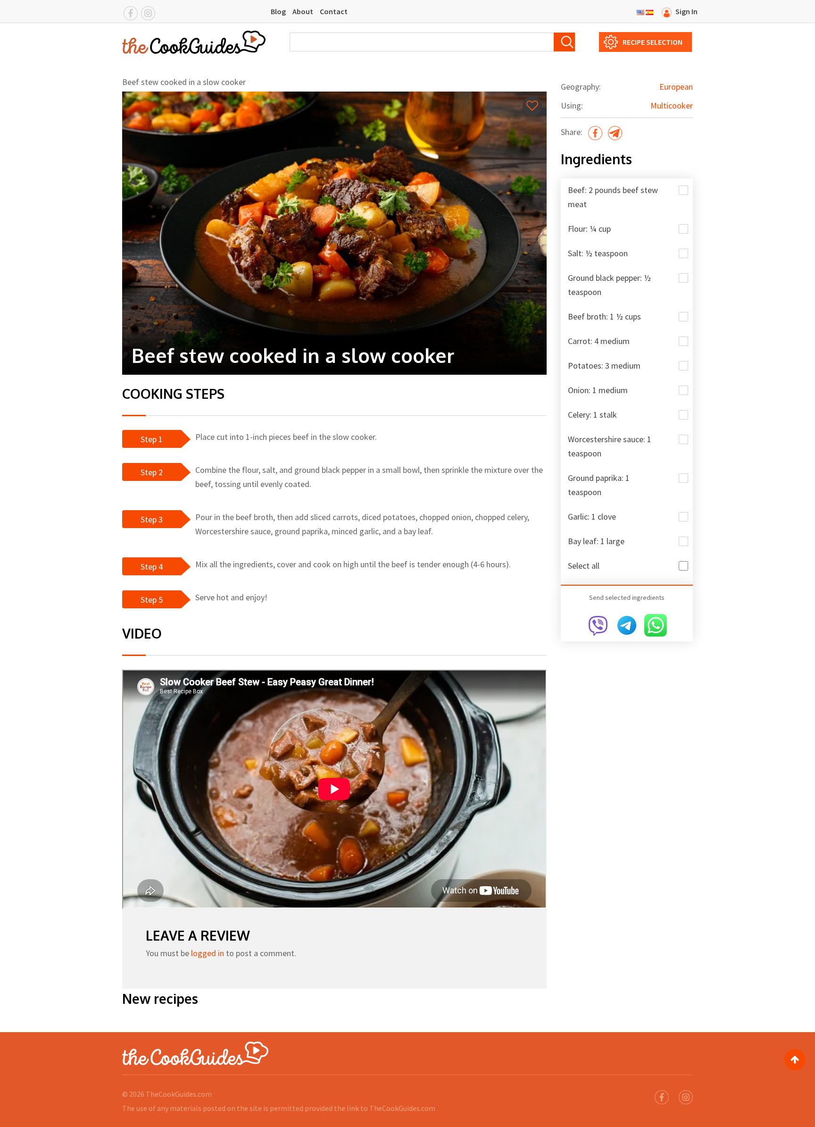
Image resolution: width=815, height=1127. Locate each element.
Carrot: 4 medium (599, 341)
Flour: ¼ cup (589, 228)
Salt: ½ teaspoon (598, 253)
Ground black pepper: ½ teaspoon (609, 284)
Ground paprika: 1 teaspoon (599, 484)
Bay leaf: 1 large (596, 541)
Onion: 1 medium (598, 390)
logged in (207, 953)
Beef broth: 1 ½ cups (604, 316)
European (676, 86)
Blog (278, 11)
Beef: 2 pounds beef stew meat (613, 197)
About (302, 11)
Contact (334, 11)
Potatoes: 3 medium (604, 365)
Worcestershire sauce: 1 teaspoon (609, 446)
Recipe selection (652, 42)
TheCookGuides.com (179, 1094)
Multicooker (671, 105)
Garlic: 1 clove (592, 516)
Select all (583, 565)
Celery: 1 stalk (592, 414)
